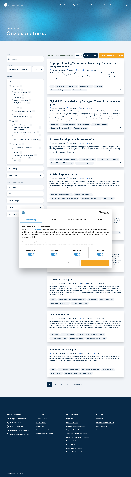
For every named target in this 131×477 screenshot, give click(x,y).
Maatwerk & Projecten (44, 433)
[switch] (54, 254)
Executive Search (42, 430)
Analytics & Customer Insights (77, 433)
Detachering (41, 422)
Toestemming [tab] (31, 220)
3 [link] (61, 385)
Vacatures (52, 5)
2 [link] (55, 385)
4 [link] (67, 385)
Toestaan (95, 263)
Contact (107, 5)
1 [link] (49, 385)
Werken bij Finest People (105, 422)
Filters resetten (90, 55)
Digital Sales (70, 419)
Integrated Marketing (74, 448)
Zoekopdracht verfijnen (15, 182)
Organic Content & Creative (76, 430)
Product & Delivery (73, 441)
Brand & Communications (75, 426)
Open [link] (77, 55)
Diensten (63, 5)
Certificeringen (101, 426)
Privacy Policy (101, 430)
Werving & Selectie (43, 419)
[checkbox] (25, 86)
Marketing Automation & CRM (77, 437)
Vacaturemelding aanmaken (111, 55)
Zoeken (9, 54)
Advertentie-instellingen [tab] (77, 219)
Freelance (40, 426)
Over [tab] (100, 219)
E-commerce (71, 444)
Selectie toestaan (65, 263)
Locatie (9, 65)
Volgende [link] (76, 385)
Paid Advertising (72, 422)
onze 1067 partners (34, 230)
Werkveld (10, 77)
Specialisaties (78, 5)
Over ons (94, 5)
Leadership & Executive (75, 452)
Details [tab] (53, 219)
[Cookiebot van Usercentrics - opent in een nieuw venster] (100, 212)
